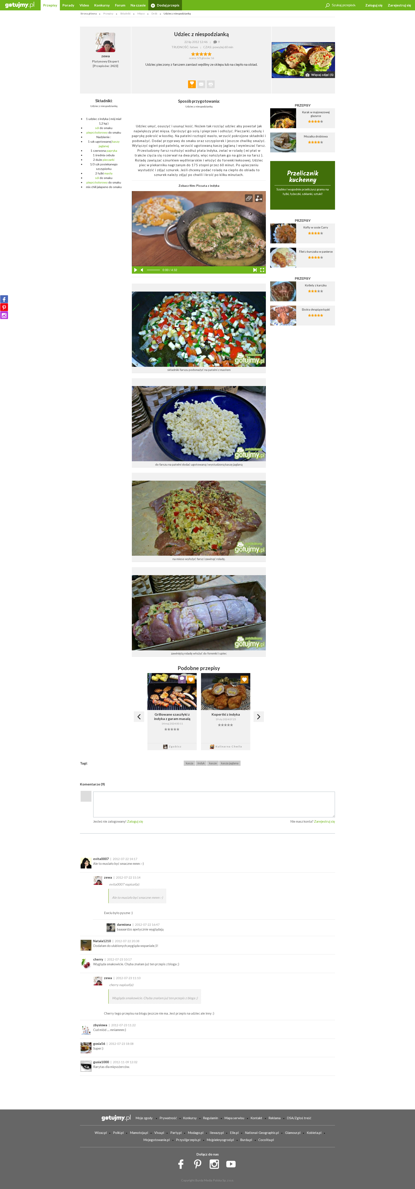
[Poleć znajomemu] (201, 84)
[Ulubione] (191, 679)
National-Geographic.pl (262, 1133)
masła (108, 173)
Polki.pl (118, 1133)
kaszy (116, 141)
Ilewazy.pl (217, 1133)
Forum (120, 5)
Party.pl (176, 1133)
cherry (98, 959)
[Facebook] (4, 299)
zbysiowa (100, 1025)
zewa (108, 877)
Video (84, 5)
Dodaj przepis (167, 5)
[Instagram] (4, 315)
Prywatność (168, 1118)
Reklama (274, 1118)
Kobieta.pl (314, 1133)
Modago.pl (195, 1133)
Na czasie (138, 5)
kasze (213, 763)
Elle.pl (234, 1133)
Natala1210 (102, 941)
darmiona (124, 924)
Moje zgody (144, 1118)
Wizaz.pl (101, 1133)
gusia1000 (101, 1062)
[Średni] (197, 53)
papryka (112, 150)
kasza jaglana (229, 763)
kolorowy (101, 132)
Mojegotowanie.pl (156, 1140)
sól (97, 128)
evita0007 (101, 859)
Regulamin (210, 1118)
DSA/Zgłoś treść (299, 1118)
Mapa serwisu (234, 1118)
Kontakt (256, 1118)
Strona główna (88, 13)
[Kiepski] (193, 53)
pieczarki (108, 159)
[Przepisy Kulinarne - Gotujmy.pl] (19, 4)
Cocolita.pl (266, 1140)
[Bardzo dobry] (205, 53)
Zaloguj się (374, 5)
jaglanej (104, 146)
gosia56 (99, 1043)
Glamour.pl (292, 1133)
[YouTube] (232, 1163)
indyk (201, 763)
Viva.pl (159, 1133)
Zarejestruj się (399, 5)
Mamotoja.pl (139, 1133)
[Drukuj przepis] (211, 84)
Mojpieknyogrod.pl (220, 1140)
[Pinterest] (4, 307)
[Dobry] (201, 53)
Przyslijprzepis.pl (188, 1140)
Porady (68, 5)
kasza (189, 763)
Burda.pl (246, 1140)
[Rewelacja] (210, 53)
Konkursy (102, 5)
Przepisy (50, 5)
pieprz (90, 132)
